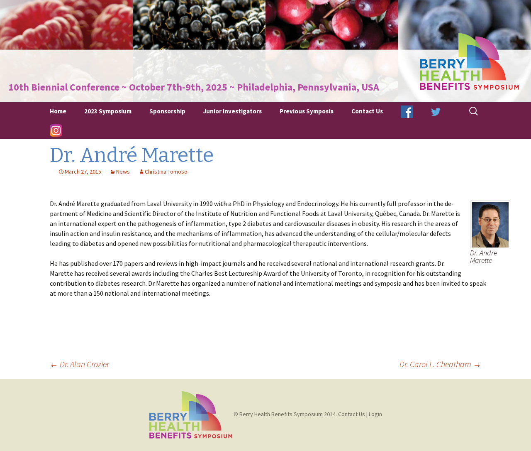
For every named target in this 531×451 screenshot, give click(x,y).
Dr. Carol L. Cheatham (440, 364)
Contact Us (367, 111)
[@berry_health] (436, 111)
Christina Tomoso (166, 171)
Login (375, 414)
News (123, 171)
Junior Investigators (232, 111)
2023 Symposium (108, 111)
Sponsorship (167, 111)
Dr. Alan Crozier (79, 364)
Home (58, 111)
